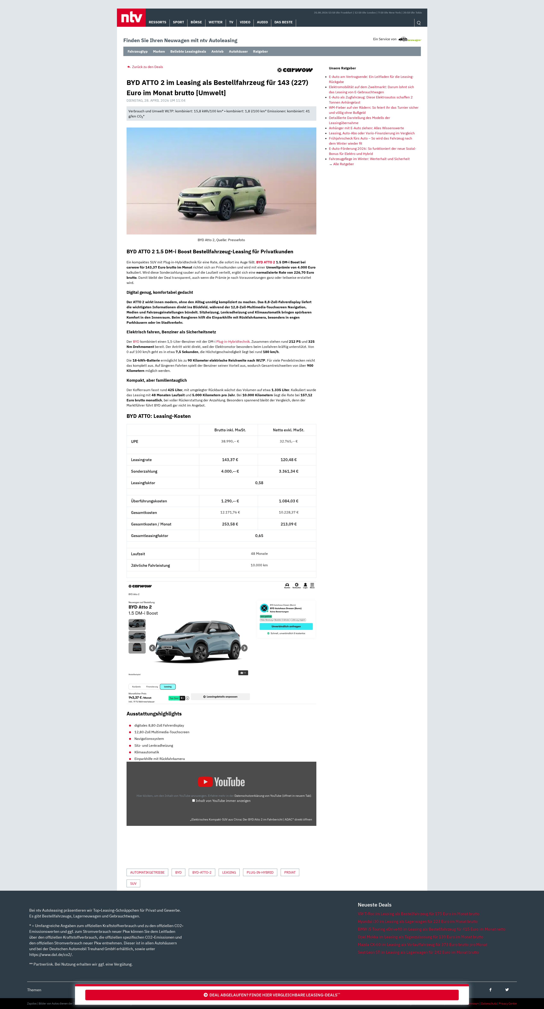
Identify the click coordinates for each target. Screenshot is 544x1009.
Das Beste (283, 22)
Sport (178, 22)
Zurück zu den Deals (147, 67)
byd (178, 872)
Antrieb (217, 51)
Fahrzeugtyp (138, 51)
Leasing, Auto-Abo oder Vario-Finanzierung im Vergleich (372, 133)
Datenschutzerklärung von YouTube (272, 796)
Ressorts (157, 22)
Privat (290, 872)
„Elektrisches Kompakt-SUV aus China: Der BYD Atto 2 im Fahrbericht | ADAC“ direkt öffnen (251, 819)
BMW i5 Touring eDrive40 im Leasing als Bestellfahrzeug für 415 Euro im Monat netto (432, 929)
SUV (133, 883)
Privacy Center (508, 1003)
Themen (34, 989)
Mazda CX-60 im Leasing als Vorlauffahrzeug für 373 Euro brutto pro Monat (422, 944)
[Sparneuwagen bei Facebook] (490, 989)
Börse (196, 22)
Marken (159, 51)
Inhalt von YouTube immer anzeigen (223, 800)
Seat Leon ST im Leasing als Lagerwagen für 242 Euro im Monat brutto (418, 952)
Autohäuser (238, 51)
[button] (131, 18)
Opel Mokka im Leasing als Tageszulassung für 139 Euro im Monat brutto (420, 936)
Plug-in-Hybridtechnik (233, 341)
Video (245, 22)
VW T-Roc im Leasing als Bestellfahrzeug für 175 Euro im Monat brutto (418, 913)
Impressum (472, 1003)
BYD (136, 341)
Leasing (229, 872)
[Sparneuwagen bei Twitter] (507, 989)
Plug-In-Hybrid (260, 872)
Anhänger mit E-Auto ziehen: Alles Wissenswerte (366, 128)
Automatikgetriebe (147, 872)
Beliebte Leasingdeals (188, 51)
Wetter (216, 22)
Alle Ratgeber (343, 164)
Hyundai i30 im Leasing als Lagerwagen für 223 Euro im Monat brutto (418, 921)
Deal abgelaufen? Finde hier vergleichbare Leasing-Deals (274, 994)
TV (231, 22)
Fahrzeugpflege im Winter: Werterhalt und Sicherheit (369, 159)
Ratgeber (260, 51)
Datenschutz (489, 1003)
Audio (262, 22)
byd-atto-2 (202, 872)
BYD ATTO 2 (265, 262)
